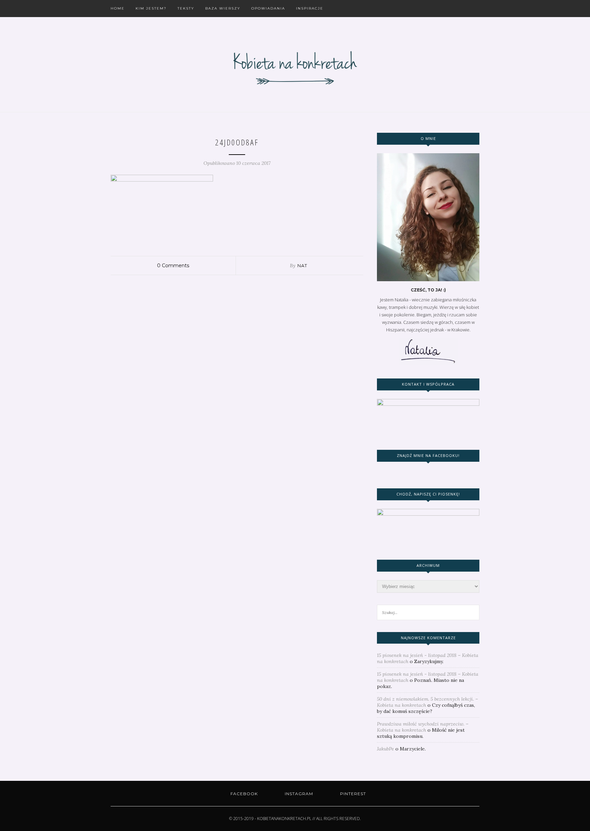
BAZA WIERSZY (222, 8)
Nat (302, 265)
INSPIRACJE (309, 8)
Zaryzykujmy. (429, 661)
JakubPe (385, 749)
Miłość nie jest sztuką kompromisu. (421, 733)
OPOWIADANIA (268, 8)
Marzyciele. (413, 749)
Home (118, 8)
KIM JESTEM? (151, 8)
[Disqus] (237, 360)
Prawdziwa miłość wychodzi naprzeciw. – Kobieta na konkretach (422, 727)
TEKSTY (186, 8)
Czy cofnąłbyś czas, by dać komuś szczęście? (426, 708)
